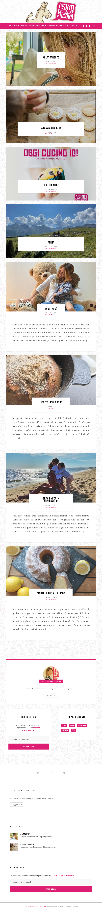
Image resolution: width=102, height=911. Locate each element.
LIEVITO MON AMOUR (51, 402)
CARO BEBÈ (51, 308)
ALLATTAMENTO (51, 57)
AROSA (51, 242)
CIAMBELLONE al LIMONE (51, 593)
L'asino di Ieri (62, 25)
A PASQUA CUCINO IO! (51, 128)
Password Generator (71, 906)
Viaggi (52, 25)
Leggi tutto (51, 695)
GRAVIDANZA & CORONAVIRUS (51, 500)
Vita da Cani (34, 25)
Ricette (24, 25)
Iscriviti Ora (28, 746)
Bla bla (44, 25)
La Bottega (75, 25)
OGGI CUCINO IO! (51, 185)
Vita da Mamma (14, 25)
